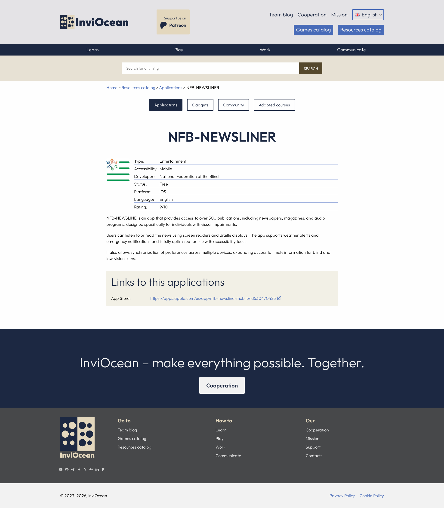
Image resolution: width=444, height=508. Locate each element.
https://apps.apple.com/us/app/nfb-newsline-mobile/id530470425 (213, 298)
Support (313, 447)
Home (111, 87)
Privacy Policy (342, 495)
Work (265, 50)
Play (178, 50)
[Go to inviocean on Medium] (91, 469)
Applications (170, 87)
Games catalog (313, 29)
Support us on (175, 22)
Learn (92, 50)
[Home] (95, 22)
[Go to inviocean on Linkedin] (97, 469)
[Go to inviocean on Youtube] (61, 469)
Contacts (314, 455)
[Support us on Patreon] (103, 469)
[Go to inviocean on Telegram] (73, 469)
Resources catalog (361, 29)
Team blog (281, 14)
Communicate (351, 50)
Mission (339, 14)
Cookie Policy (372, 495)
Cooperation (312, 14)
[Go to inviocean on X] (85, 469)
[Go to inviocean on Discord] (67, 469)
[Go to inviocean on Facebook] (79, 469)
